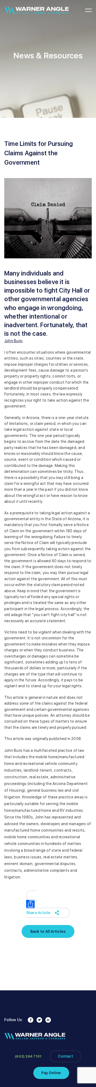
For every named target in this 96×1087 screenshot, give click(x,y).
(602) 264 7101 (28, 1056)
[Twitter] (39, 1020)
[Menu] (88, 10)
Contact (65, 1056)
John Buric (13, 341)
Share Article (38, 913)
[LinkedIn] (48, 1020)
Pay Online (51, 1073)
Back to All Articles (73, 109)
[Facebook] (30, 1020)
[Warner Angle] (36, 10)
